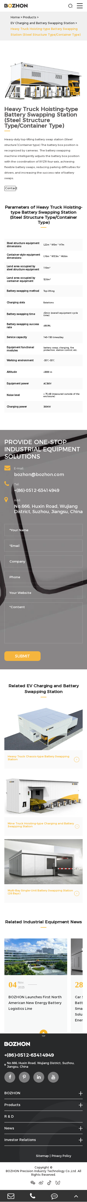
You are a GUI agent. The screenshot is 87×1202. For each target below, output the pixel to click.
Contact (10, 188)
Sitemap (42, 1156)
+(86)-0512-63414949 (36, 490)
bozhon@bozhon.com (39, 474)
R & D (9, 1116)
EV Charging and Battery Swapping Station (43, 23)
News (9, 1128)
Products (29, 17)
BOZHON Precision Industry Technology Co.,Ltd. (41, 1171)
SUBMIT (22, 656)
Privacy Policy (61, 1156)
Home (15, 17)
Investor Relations (20, 1140)
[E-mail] (11, 1196)
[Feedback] (54, 1196)
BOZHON (12, 1093)
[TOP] (76, 1196)
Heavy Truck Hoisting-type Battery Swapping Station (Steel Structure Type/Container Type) (45, 31)
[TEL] (33, 1196)
